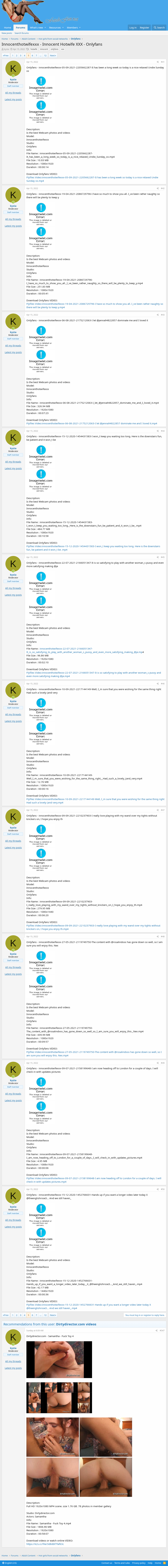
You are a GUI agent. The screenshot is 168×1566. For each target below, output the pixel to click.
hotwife (34, 49)
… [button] (40, 55)
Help (150, 1562)
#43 (163, 314)
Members (72, 27)
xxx (62, 49)
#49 (163, 1063)
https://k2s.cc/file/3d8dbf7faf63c (45, 1544)
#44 (163, 431)
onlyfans (54, 49)
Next (52, 55)
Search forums (22, 33)
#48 (163, 936)
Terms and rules (122, 1562)
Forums (20, 27)
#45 (163, 557)
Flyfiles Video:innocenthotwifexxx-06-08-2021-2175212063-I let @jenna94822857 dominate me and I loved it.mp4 (91, 423)
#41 (163, 62)
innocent (44, 49)
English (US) (10, 1562)
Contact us (107, 1562)
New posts (7, 33)
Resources (55, 27)
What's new (36, 27)
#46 (163, 683)
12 (45, 55)
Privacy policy (139, 1562)
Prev (6, 55)
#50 (163, 1189)
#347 (162, 1330)
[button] (45, 28)
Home (7, 27)
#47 (163, 810)
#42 (163, 188)
